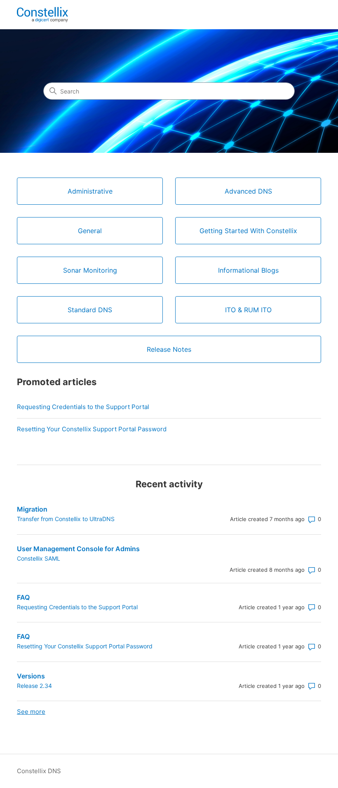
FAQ (23, 597)
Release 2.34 (34, 685)
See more (31, 712)
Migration (32, 509)
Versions (31, 676)
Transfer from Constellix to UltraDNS (66, 518)
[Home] (42, 14)
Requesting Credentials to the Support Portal (83, 407)
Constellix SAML (38, 558)
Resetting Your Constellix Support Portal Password (92, 429)
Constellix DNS (39, 771)
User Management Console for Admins (78, 549)
